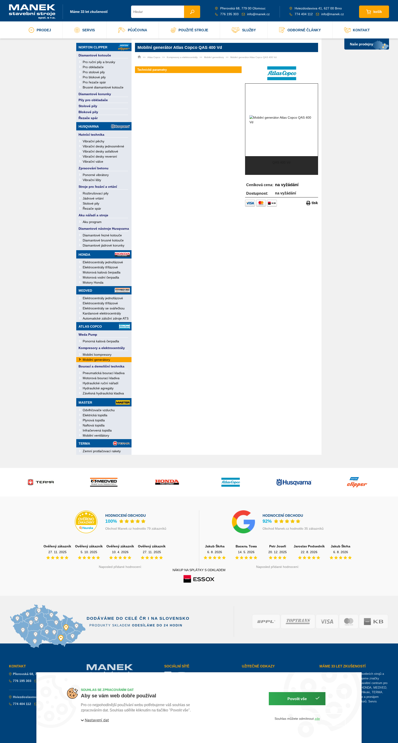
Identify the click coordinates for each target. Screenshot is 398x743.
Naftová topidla (94, 425)
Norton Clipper (93, 47)
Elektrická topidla (95, 415)
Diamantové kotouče (95, 55)
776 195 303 (229, 14)
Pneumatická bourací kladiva (104, 373)
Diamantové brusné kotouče (103, 240)
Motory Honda (93, 282)
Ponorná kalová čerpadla (101, 341)
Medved (85, 290)
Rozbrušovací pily (95, 193)
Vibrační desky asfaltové (100, 151)
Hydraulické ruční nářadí (100, 383)
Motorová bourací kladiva (101, 378)
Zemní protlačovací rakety (102, 451)
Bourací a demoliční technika (101, 366)
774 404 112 (304, 14)
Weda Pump (88, 334)
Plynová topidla (94, 420)
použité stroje (193, 30)
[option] (282, 119)
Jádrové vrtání (93, 198)
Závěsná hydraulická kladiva (103, 393)
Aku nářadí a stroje (93, 215)
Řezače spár (88, 118)
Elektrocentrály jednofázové (103, 262)
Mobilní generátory (96, 359)
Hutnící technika (91, 134)
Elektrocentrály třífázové (100, 267)
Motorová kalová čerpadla (101, 272)
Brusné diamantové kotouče (103, 87)
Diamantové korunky (95, 94)
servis (88, 30)
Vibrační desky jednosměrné (103, 146)
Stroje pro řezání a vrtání (98, 186)
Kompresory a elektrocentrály (102, 348)
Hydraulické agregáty (98, 388)
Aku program (92, 222)
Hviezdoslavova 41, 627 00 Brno (38, 697)
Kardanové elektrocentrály (102, 313)
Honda (84, 254)
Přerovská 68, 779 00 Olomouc (36, 674)
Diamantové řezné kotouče (102, 235)
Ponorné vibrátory (96, 175)
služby (249, 30)
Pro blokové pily (94, 77)
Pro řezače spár (94, 82)
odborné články (304, 30)
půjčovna (137, 30)
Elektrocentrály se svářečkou (104, 308)
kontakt (361, 30)
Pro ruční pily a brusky (99, 62)
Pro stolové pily (94, 72)
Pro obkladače (93, 67)
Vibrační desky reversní (100, 156)
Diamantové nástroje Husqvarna (104, 228)
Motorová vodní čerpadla (101, 277)
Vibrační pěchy (93, 141)
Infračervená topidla (97, 430)
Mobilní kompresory (97, 354)
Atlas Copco (90, 326)
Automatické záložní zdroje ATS (106, 318)
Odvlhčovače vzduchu (99, 410)
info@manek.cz (258, 14)
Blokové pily (88, 112)
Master (85, 402)
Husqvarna (89, 126)
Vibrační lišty (92, 180)
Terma (84, 443)
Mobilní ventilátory (96, 435)
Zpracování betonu (93, 168)
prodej (44, 30)
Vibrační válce (93, 161)
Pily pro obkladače (93, 100)
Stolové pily (88, 106)
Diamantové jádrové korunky (103, 245)
